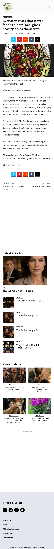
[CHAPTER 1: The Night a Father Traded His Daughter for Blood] (14, 406)
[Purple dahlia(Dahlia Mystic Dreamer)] (40, 406)
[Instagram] (11, 510)
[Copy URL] (37, 39)
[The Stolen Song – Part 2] (8, 317)
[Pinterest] (19, 39)
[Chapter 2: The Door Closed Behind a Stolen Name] (40, 375)
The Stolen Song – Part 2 (29, 315)
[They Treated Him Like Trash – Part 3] (8, 347)
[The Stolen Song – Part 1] (8, 332)
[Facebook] (5, 510)
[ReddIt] (25, 39)
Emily (7, 33)
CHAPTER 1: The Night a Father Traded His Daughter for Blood (14, 420)
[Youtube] (22, 510)
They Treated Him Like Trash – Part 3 (28, 346)
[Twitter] (13, 39)
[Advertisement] (27, 220)
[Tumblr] (31, 39)
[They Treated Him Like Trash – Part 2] (14, 375)
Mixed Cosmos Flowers (41, 186)
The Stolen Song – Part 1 (29, 330)
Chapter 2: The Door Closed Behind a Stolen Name (40, 389)
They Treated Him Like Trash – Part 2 (14, 388)
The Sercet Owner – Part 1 (30, 300)
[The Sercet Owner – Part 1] (8, 302)
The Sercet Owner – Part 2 (18, 290)
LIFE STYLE (7, 17)
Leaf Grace (17, 548)
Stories (6, 287)
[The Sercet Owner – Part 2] (25, 270)
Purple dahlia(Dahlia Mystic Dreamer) (40, 419)
